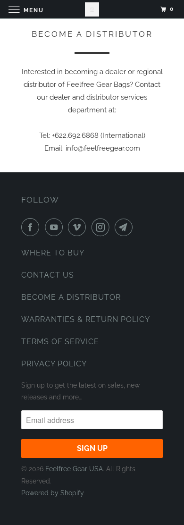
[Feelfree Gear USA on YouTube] (56, 227)
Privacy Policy (54, 363)
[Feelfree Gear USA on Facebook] (32, 227)
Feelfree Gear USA (74, 469)
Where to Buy (52, 252)
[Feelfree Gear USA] (92, 9)
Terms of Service (60, 341)
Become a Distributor (71, 297)
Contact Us (47, 275)
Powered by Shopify (52, 493)
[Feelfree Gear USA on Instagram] (102, 227)
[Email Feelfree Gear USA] (125, 227)
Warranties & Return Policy (85, 319)
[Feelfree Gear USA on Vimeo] (79, 227)
